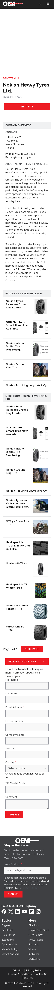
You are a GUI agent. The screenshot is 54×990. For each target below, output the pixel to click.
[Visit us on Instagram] (38, 911)
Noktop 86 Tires (16, 563)
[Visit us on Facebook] (4, 911)
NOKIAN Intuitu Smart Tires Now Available (17, 325)
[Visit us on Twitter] (10, 911)
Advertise (18, 970)
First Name (12, 680)
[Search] (40, 4)
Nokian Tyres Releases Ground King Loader (17, 304)
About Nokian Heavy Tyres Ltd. (26, 164)
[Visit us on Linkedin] (17, 911)
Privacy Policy (29, 887)
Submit (14, 814)
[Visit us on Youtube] (24, 911)
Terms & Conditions (21, 974)
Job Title (11, 748)
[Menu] (48, 4)
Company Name (14, 735)
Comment (11, 797)
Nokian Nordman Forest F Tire (17, 607)
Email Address (14, 707)
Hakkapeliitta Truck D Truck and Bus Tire (18, 545)
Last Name (12, 693)
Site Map (28, 977)
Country (10, 762)
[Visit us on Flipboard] (31, 911)
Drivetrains (11, 78)
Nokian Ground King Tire (16, 366)
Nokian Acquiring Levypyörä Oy (26, 385)
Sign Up (13, 894)
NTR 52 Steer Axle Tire (17, 523)
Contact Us (41, 974)
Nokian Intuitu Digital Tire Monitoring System (15, 346)
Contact (11, 132)
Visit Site (27, 106)
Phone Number (14, 721)
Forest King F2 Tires (15, 628)
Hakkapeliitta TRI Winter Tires (17, 586)
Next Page (32, 649)
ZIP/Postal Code (15, 783)
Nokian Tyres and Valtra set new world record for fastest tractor (17, 503)
